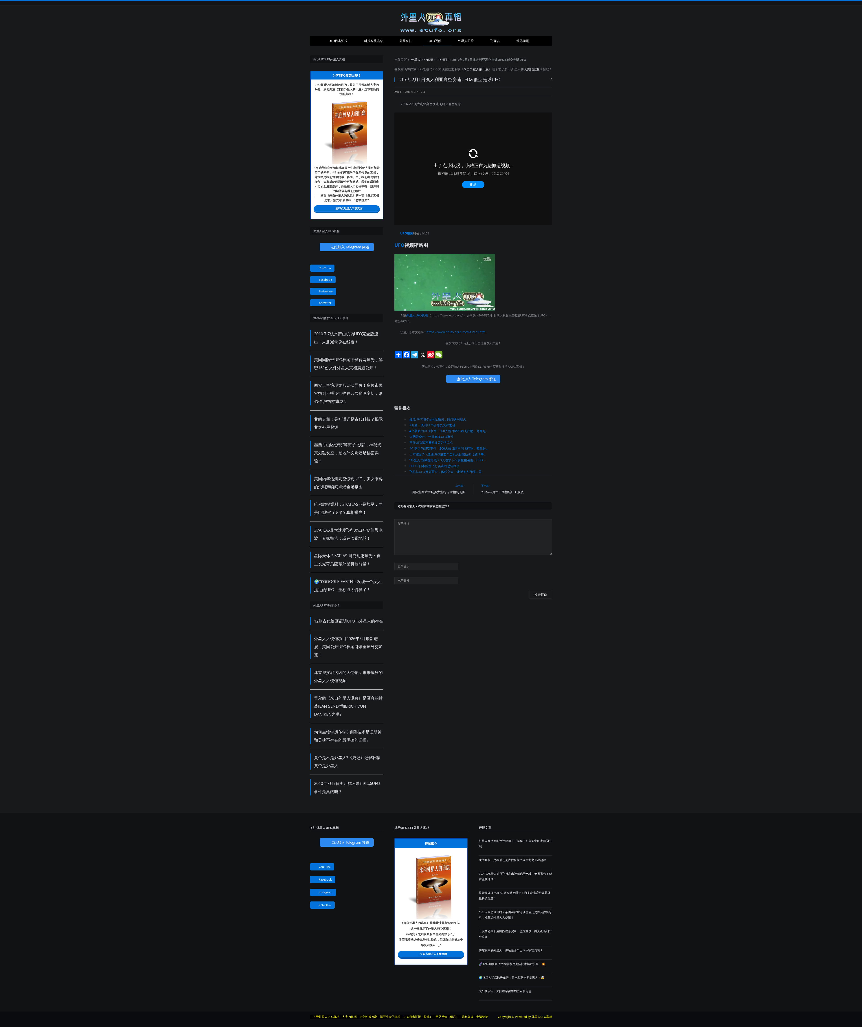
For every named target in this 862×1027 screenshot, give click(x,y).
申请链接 (482, 1017)
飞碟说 (495, 41)
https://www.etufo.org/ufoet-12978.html (453, 331)
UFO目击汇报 (338, 41)
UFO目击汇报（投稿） (418, 1017)
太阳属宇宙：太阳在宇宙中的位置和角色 (505, 991)
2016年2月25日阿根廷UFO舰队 (502, 491)
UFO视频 (435, 41)
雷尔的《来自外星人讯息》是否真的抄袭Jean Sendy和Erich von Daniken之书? (348, 706)
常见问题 (522, 41)
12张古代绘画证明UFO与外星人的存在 (348, 621)
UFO (419, 69)
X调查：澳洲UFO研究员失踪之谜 (432, 424)
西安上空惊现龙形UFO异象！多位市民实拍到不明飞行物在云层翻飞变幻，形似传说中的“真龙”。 (348, 393)
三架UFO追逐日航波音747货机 (431, 441)
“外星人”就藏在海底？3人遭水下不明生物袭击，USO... (447, 459)
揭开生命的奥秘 (390, 1017)
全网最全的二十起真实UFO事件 (431, 435)
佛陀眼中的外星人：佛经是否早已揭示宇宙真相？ (511, 950)
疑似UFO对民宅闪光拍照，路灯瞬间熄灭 (437, 418)
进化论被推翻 (368, 1017)
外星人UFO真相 (422, 59)
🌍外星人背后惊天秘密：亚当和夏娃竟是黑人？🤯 (511, 978)
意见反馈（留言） (447, 1017)
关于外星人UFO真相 (326, 1017)
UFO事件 (442, 59)
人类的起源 (531, 69)
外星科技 (406, 41)
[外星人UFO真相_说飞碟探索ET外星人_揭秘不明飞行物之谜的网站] (431, 21)
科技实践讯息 (373, 41)
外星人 (516, 69)
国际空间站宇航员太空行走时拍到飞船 (438, 491)
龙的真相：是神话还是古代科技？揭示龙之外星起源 (512, 860)
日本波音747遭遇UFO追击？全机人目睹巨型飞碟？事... (448, 453)
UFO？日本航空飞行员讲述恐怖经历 (434, 464)
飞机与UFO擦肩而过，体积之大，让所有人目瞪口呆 (445, 470)
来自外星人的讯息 (476, 69)
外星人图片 (466, 41)
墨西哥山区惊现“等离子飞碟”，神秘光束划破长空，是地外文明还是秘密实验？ (347, 453)
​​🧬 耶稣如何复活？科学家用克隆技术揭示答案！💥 (512, 964)
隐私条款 (467, 1017)
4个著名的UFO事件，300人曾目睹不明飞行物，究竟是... (448, 429)
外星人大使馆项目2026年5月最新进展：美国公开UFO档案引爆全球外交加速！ (348, 646)
